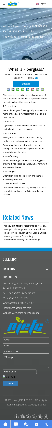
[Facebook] (16, 416)
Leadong (32, 404)
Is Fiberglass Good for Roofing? (19, 236)
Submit (10, 383)
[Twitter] (28, 416)
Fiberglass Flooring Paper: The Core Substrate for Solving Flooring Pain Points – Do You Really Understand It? (26, 229)
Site (36, 77)
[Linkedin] (22, 416)
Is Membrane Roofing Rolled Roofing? (22, 239)
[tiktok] (46, 416)
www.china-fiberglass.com (25, 312)
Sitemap (42, 404)
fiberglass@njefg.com (20, 307)
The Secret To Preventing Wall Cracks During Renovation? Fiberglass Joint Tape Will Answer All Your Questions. (26, 232)
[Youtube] (34, 416)
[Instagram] (40, 416)
